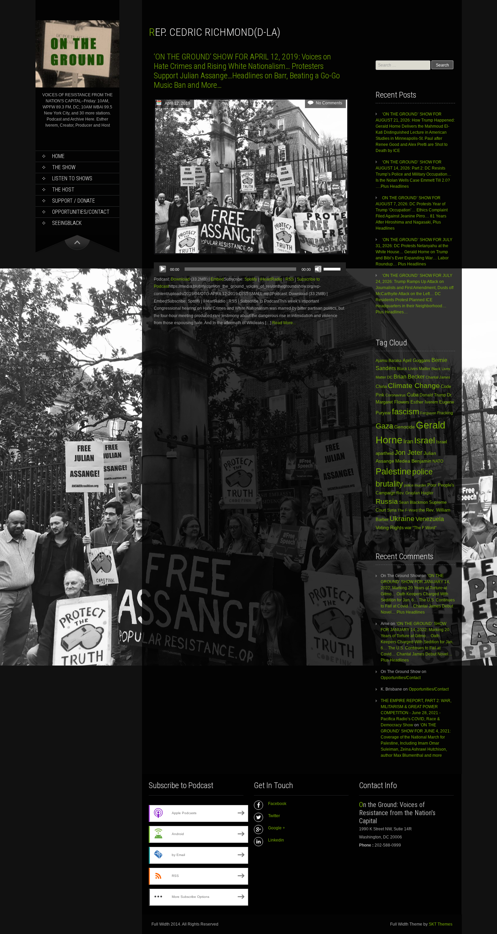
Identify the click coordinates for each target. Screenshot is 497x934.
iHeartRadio (271, 279)
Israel (424, 440)
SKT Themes (440, 924)
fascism (405, 411)
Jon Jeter (409, 452)
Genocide (404, 427)
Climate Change (414, 385)
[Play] (162, 269)
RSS (289, 279)
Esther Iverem (424, 402)
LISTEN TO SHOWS (72, 178)
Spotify (250, 279)
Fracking (445, 413)
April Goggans (416, 360)
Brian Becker (409, 376)
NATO (437, 461)
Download (180, 279)
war (408, 527)
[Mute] (318, 269)
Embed (217, 279)
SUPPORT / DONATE (73, 201)
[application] (250, 269)
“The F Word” (424, 527)
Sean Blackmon (413, 502)
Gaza (384, 426)
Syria (392, 510)
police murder (415, 485)
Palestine (393, 471)
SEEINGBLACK (66, 223)
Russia (387, 501)
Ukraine (402, 519)
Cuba (413, 394)
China (381, 386)
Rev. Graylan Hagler (414, 493)
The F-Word (408, 510)
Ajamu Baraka (389, 360)
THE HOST (63, 189)
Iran (408, 441)
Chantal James (438, 377)
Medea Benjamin (413, 461)
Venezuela (430, 519)
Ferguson (428, 413)
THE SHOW (63, 167)
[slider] (333, 268)
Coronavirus (395, 395)
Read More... (284, 322)
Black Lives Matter (413, 368)
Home (58, 156)
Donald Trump (433, 395)
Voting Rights (390, 527)
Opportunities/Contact (81, 212)
